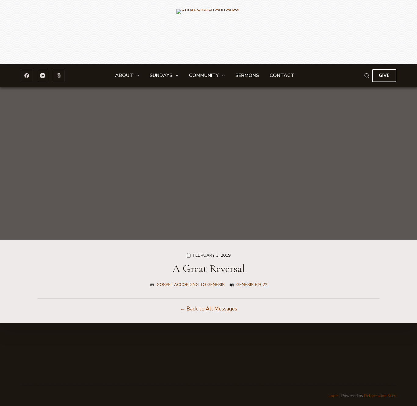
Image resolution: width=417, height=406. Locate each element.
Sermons (247, 75)
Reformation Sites (380, 396)
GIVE (384, 75)
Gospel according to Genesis (191, 285)
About (124, 75)
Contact (282, 75)
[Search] (366, 75)
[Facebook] (26, 76)
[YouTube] (43, 76)
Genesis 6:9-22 (251, 285)
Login (333, 396)
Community (204, 75)
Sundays (161, 75)
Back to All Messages (212, 308)
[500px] (58, 76)
